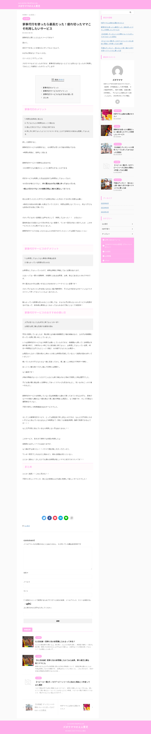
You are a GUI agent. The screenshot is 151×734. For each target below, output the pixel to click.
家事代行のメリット (50, 87)
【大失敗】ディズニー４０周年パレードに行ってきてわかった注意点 (117, 35)
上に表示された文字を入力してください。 (38, 608)
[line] (66, 518)
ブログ (107, 260)
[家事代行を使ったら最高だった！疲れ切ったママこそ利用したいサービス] (60, 518)
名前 (26, 573)
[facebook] (49, 518)
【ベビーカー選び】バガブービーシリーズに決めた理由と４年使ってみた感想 (117, 42)
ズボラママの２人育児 (29, 6)
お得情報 (108, 256)
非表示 (61, 80)
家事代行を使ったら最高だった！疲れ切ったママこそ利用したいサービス (117, 28)
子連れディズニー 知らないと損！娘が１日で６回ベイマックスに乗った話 (117, 49)
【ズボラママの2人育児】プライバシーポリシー (118, 245)
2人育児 (27, 526)
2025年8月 (105, 203)
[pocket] (55, 518)
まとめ (45, 97)
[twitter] (44, 518)
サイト (26, 591)
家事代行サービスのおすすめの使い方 (57, 94)
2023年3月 (105, 212)
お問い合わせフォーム (112, 240)
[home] (117, 101)
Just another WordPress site (75, 724)
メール (27, 582)
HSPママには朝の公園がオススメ (112, 23)
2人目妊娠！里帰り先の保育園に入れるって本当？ (55, 641)
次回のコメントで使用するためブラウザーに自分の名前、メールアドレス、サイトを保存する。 (59, 600)
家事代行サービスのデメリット (55, 91)
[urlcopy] (71, 518)
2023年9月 (105, 208)
